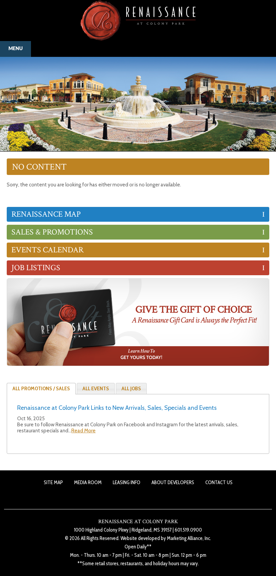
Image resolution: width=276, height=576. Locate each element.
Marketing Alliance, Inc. (189, 538)
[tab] (41, 388)
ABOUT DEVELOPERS (172, 482)
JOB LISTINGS (35, 267)
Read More (83, 431)
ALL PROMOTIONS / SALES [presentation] (41, 388)
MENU (15, 48)
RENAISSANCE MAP (46, 214)
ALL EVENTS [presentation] (95, 388)
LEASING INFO (126, 482)
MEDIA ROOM (88, 482)
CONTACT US (219, 482)
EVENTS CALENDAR (47, 250)
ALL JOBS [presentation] (131, 388)
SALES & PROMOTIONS (52, 232)
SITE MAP (53, 482)
